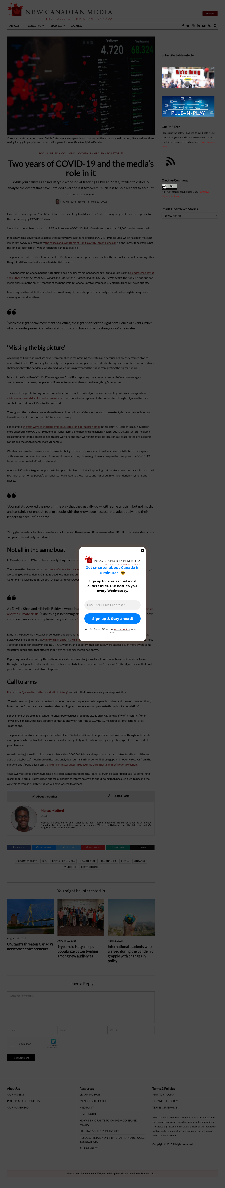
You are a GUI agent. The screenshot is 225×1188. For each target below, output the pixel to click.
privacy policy (122, 629)
